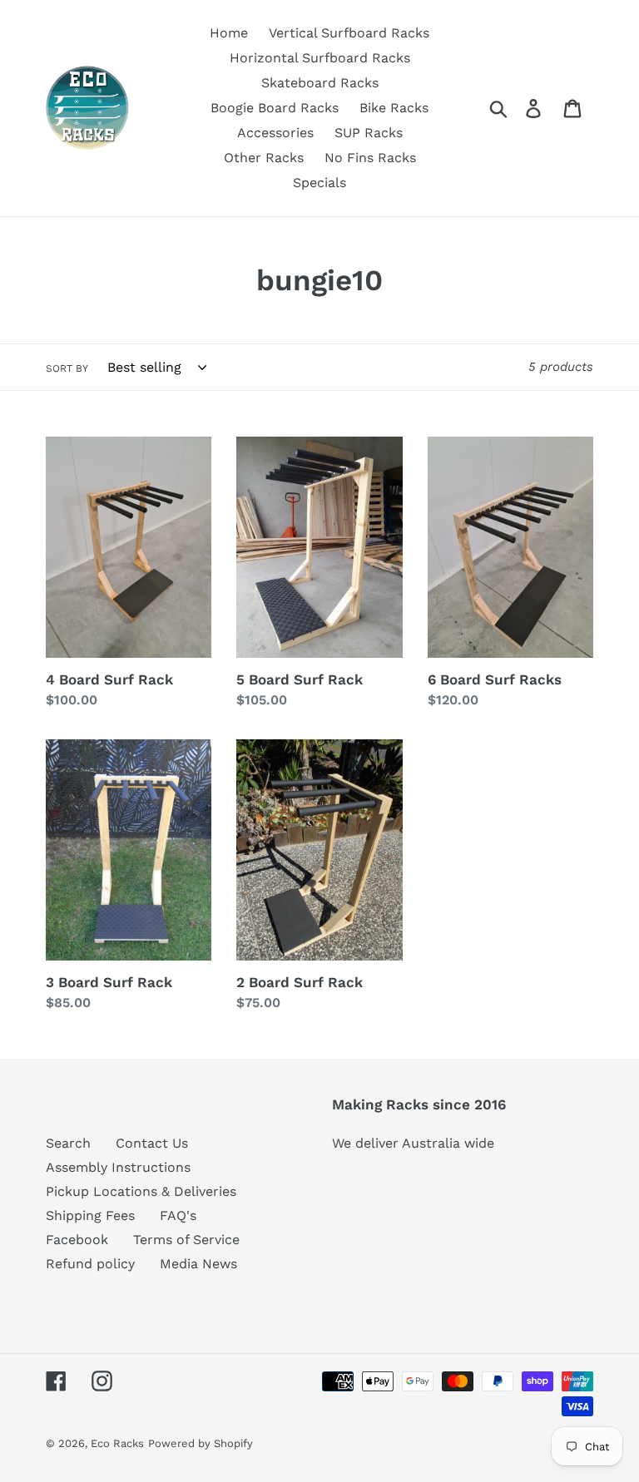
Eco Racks (117, 1443)
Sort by (67, 368)
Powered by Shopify (200, 1443)
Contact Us (152, 1143)
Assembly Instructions (118, 1167)
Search (68, 1143)
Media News (198, 1264)
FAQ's (178, 1215)
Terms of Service (186, 1239)
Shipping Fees (90, 1215)
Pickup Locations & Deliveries (141, 1191)
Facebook (77, 1239)
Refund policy (90, 1264)
